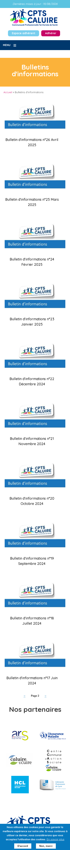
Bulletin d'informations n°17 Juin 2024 (32, 680)
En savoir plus (55, 839)
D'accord (23, 846)
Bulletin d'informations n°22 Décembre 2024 (32, 381)
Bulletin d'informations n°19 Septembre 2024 (32, 561)
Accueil (8, 92)
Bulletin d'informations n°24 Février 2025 (32, 262)
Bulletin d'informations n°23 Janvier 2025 (32, 321)
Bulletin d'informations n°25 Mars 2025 (32, 202)
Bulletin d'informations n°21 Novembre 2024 (32, 441)
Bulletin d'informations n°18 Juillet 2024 (32, 621)
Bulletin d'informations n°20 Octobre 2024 (32, 501)
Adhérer (50, 33)
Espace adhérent (23, 33)
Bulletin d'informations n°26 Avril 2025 (31, 142)
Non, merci (45, 846)
